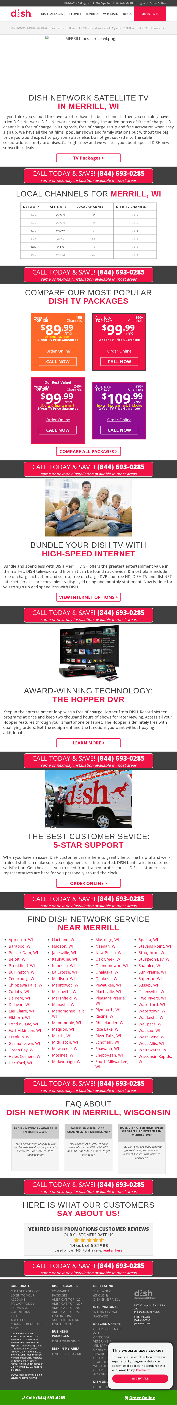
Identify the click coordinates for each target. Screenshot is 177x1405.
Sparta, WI (148, 939)
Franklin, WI (20, 1036)
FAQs (15, 1316)
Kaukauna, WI (64, 959)
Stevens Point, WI (155, 946)
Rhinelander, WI (110, 1022)
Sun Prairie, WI (152, 972)
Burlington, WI (22, 972)
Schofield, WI (107, 1042)
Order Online (158, 3)
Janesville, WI (64, 952)
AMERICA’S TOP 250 (66, 1312)
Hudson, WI (62, 946)
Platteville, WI (108, 991)
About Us (18, 1320)
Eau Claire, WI (21, 1011)
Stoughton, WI (152, 952)
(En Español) (103, 3)
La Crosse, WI (64, 972)
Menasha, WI (64, 1004)
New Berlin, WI (109, 952)
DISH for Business (66, 1341)
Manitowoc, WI (65, 985)
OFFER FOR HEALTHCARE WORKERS (102, 1362)
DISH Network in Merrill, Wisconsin (29, 28)
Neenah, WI (106, 946)
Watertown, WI (152, 1011)
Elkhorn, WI (19, 1017)
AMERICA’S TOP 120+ (67, 1303)
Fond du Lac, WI (23, 1024)
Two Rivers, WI (152, 998)
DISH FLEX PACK (64, 1324)
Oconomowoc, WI (111, 965)
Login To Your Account (23, 1297)
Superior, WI (150, 978)
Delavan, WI (19, 1004)
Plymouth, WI (107, 1009)
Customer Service (25, 1291)
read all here (112, 1250)
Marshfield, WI (65, 998)
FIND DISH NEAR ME (67, 1354)
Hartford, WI (20, 1062)
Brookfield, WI (22, 965)
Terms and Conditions (20, 1310)
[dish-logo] (21, 13)
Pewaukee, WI (108, 985)
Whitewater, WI (153, 1049)
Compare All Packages (62, 1293)
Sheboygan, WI (109, 1055)
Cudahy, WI (19, 991)
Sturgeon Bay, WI (155, 959)
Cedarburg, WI (22, 978)
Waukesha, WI (151, 1017)
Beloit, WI (18, 959)
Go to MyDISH (124, 3)
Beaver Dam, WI (23, 952)
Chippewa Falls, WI (26, 985)
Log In (141, 3)
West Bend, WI (152, 1036)
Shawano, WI (107, 1048)
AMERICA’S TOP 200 (66, 1308)
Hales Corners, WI (25, 1056)
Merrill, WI (61, 1035)
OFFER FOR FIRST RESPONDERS (106, 1372)
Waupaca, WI (151, 1024)
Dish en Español (106, 1299)
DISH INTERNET (63, 1316)
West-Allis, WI (151, 1043)
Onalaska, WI (107, 972)
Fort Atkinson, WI (25, 1030)
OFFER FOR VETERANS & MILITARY (102, 1341)
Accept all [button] (140, 1378)
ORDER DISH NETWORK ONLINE (107, 1389)
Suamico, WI (150, 965)
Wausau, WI (149, 1030)
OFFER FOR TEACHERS (101, 1352)
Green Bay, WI (22, 1049)
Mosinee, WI (63, 1055)
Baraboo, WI (20, 946)
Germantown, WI (24, 1043)
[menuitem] (52, 13)
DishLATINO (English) (77, 3)
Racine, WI (104, 1016)
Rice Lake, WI (107, 1029)
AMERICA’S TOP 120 (66, 1299)
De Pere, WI (19, 998)
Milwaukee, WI (65, 1048)
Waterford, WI (152, 1004)
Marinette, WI (64, 991)
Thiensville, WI (152, 991)
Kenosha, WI (63, 965)
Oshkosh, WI (107, 978)
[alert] (140, 1366)
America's (103, 318)
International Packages (105, 1314)
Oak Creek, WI (108, 959)
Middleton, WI (65, 1042)
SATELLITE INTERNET (67, 1320)
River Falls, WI (108, 1035)
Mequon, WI (63, 1029)
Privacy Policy (22, 1303)
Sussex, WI (148, 985)
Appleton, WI (21, 939)
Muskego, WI (107, 939)
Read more (143, 1370)
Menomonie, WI (66, 1022)
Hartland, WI (63, 939)
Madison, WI (63, 978)
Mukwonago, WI (67, 1061)
